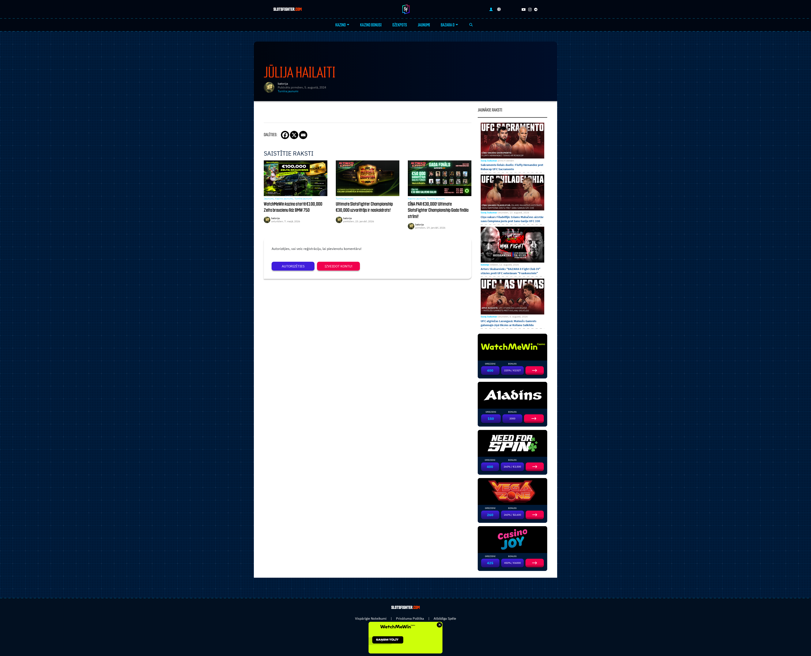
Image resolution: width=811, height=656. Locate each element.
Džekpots (399, 25)
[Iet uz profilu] (491, 9)
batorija (283, 83)
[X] (294, 135)
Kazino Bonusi (371, 25)
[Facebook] (285, 135)
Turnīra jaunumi (288, 91)
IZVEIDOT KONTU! (338, 266)
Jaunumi (424, 25)
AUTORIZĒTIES (293, 266)
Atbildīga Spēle (445, 618)
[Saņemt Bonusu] (512, 346)
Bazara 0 (447, 25)
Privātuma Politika (410, 618)
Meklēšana (471, 25)
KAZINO (340, 25)
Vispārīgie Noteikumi (370, 618)
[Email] (303, 135)
